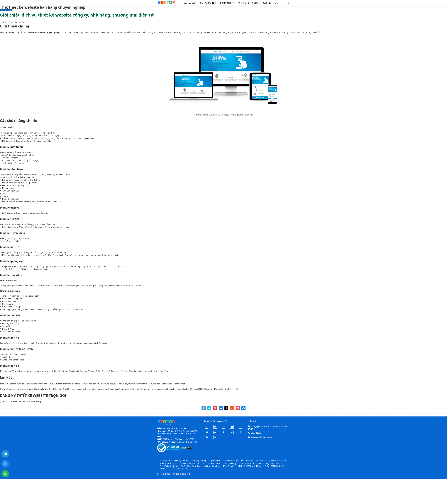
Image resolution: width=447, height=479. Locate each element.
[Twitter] (215, 428)
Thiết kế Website (6, 10)
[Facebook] (206, 428)
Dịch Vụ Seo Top (181, 460)
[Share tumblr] (226, 409)
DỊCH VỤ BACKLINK (208, 3)
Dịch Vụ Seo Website (277, 460)
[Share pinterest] (215, 409)
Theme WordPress (168, 463)
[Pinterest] (240, 428)
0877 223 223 (256, 433)
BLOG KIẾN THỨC (270, 3)
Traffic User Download (191, 466)
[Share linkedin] (221, 409)
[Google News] (223, 433)
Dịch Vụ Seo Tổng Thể (233, 460)
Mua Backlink (229, 466)
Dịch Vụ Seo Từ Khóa (255, 460)
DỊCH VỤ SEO (190, 3)
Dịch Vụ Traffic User (212, 463)
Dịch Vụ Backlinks (212, 466)
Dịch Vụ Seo (215, 460)
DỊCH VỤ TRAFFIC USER (248, 3)
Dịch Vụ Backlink (247, 463)
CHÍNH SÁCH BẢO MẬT (274, 466)
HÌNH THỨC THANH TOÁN (249, 466)
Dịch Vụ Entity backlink (190, 463)
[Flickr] (215, 433)
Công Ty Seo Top (199, 460)
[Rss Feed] (215, 438)
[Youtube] (232, 428)
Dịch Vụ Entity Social (169, 466)
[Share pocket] (238, 409)
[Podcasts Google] (232, 433)
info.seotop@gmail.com (261, 437)
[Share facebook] (203, 409)
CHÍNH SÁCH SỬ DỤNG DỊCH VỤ (174, 468)
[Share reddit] (232, 409)
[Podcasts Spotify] (206, 438)
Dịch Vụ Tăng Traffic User (268, 463)
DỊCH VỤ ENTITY (227, 3)
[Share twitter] (209, 409)
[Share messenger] (243, 409)
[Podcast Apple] (240, 433)
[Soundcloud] (223, 428)
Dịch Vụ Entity (230, 463)
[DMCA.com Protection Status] (187, 447)
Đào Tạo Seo (165, 460)
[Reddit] (206, 433)
